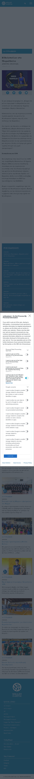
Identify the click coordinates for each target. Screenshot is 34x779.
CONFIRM (10, 456)
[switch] (26, 355)
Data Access (17, 463)
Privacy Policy (28, 463)
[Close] (30, 316)
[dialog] (17, 389)
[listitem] (17, 350)
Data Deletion (6, 463)
